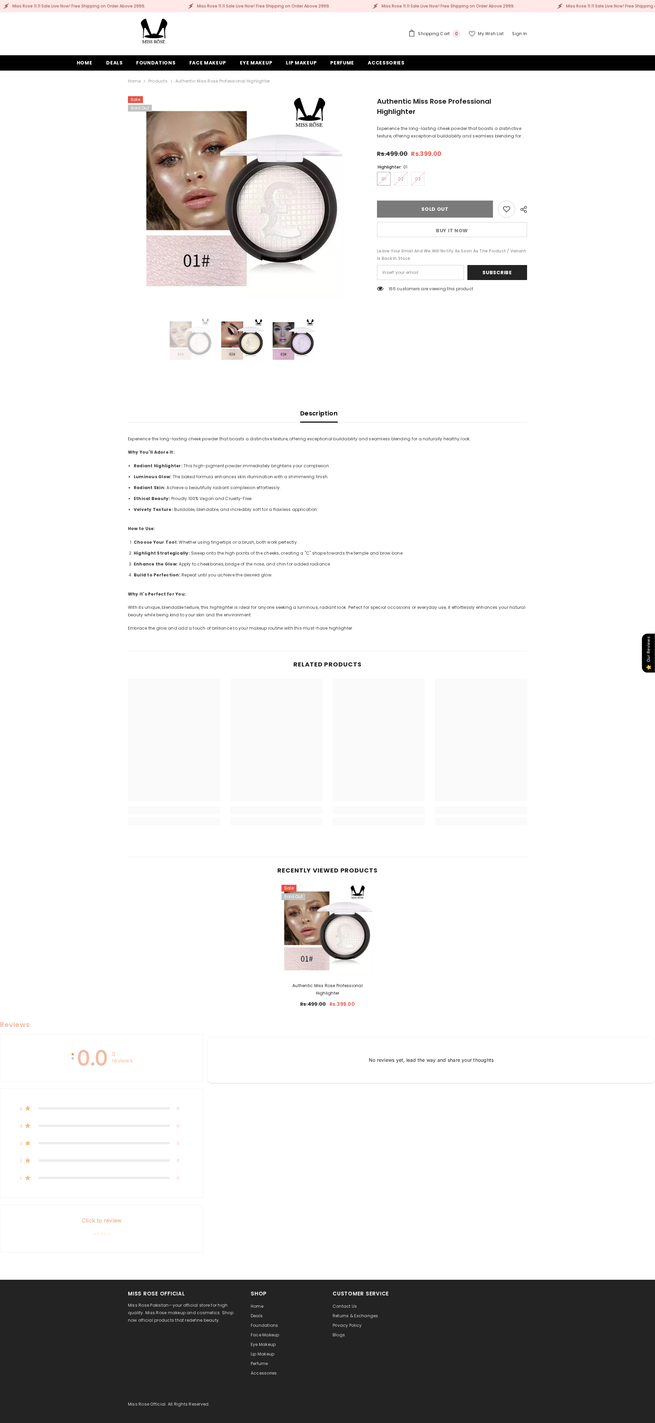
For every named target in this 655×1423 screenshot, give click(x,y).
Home (134, 81)
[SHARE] (521, 209)
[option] (242, 198)
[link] (174, 810)
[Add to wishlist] (506, 209)
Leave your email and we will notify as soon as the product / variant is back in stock (451, 254)
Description (319, 413)
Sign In (519, 33)
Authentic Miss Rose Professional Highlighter (327, 989)
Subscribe (497, 272)
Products (158, 81)
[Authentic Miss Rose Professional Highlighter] (327, 931)
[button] (101, 1108)
